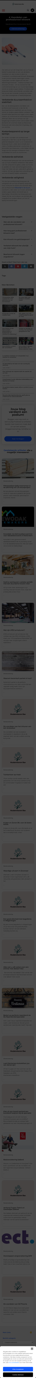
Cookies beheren (18, 1375)
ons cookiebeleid (14, 1362)
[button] (32, 1349)
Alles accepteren (18, 1369)
